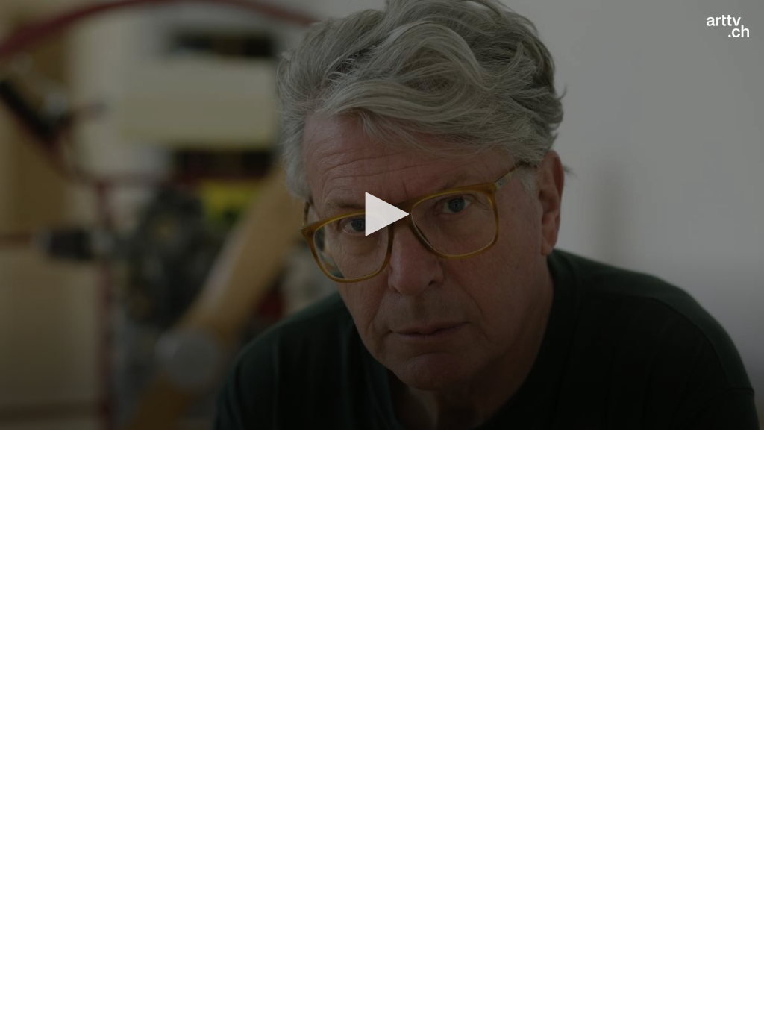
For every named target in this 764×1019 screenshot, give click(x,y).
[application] (382, 215)
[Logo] (728, 26)
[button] (382, 214)
